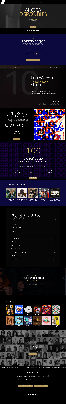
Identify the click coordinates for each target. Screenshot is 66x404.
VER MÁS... (16, 139)
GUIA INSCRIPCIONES (49, 290)
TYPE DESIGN (10, 325)
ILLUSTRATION (46, 314)
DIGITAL (19, 325)
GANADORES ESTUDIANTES (41, 385)
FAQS (41, 2)
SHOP (48, 2)
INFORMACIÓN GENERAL (17, 290)
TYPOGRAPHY (55, 314)
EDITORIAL (28, 314)
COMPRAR (33, 26)
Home (21, 2)
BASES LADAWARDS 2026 (36, 290)
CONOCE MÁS (33, 177)
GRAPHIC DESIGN (19, 314)
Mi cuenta (44, 2)
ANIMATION (28, 325)
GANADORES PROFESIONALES (25, 385)
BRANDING (10, 314)
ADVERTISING (37, 325)
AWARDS (24, 2)
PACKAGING (37, 314)
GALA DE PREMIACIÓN (30, 2)
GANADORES (37, 2)
